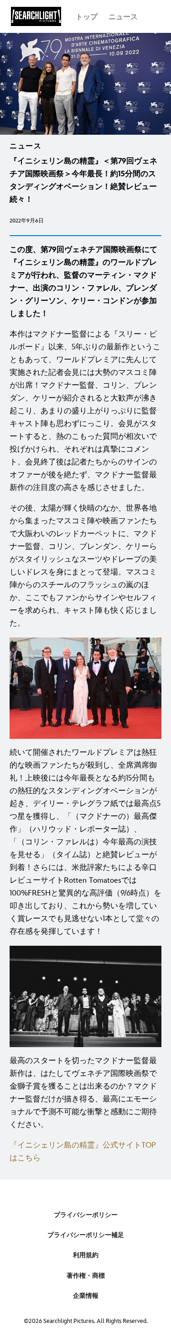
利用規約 (85, 1255)
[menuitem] (86, 16)
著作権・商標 (86, 1276)
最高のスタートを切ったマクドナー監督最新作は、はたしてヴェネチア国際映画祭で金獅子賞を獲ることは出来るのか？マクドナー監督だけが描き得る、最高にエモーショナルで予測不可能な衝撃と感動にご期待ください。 (83, 1092)
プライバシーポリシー (86, 1215)
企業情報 (85, 1296)
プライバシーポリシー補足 (85, 1235)
